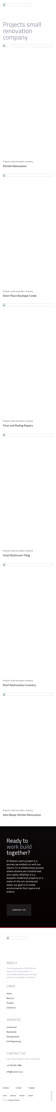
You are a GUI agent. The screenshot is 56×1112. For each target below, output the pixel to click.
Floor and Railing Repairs (18, 425)
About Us (13, 1095)
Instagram (31, 1088)
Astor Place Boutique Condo (20, 295)
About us (10, 998)
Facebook (6, 1088)
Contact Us (11, 1007)
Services (22, 1095)
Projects (10, 1002)
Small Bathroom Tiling (16, 555)
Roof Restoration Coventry (19, 685)
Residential (11, 1031)
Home (9, 993)
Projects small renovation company (18, 161)
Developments (13, 1036)
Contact (30, 1095)
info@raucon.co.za (15, 1071)
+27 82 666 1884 (14, 1065)
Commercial (12, 1027)
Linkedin (19, 1088)
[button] (51, 6)
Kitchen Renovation (15, 166)
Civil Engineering (14, 1041)
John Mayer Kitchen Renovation (22, 815)
